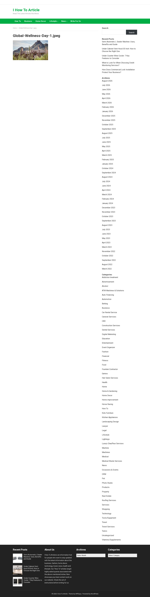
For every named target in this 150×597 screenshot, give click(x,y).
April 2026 (106, 98)
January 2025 (107, 164)
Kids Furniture (107, 413)
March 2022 (107, 269)
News (63, 21)
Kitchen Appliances (110, 417)
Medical (105, 456)
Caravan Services (109, 317)
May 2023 (106, 238)
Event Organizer (108, 347)
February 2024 (108, 199)
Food (104, 365)
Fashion (105, 352)
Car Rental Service (109, 312)
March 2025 (107, 155)
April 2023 (106, 242)
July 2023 (106, 229)
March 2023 (107, 247)
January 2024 (107, 203)
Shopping (106, 509)
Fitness (105, 360)
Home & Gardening (109, 391)
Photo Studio (107, 483)
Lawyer (105, 426)
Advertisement (108, 282)
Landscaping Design (110, 422)
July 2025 (106, 138)
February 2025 (108, 159)
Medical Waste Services (112, 461)
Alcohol (105, 286)
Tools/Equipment (109, 518)
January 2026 (107, 111)
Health (104, 382)
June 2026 (106, 89)
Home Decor (41, 21)
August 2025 (107, 133)
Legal (104, 430)
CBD (104, 321)
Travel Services (108, 527)
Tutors (104, 531)
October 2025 (107, 124)
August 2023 (107, 225)
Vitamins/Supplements (111, 540)
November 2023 (108, 212)
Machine (105, 448)
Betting (105, 304)
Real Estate (106, 496)
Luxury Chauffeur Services (113, 443)
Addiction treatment (110, 277)
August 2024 (107, 177)
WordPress (94, 594)
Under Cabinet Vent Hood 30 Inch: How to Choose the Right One (32, 568)
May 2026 (106, 94)
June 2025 (106, 142)
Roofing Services (109, 500)
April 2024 (106, 190)
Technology (106, 513)
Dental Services (108, 330)
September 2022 (109, 260)
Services (105, 505)
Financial (105, 356)
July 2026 (106, 85)
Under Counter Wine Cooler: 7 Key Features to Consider (33, 580)
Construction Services (111, 325)
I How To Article (26, 10)
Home (15, 28)
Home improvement (110, 400)
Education (106, 339)
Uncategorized (108, 535)
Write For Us (75, 21)
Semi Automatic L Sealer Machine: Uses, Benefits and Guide (33, 557)
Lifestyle (53, 21)
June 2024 (106, 186)
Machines (106, 452)
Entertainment (107, 343)
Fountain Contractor (110, 369)
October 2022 (107, 256)
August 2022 (107, 264)
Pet (103, 478)
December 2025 (108, 116)
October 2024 (107, 168)
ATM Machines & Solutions (113, 290)
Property (105, 492)
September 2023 (109, 221)
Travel (104, 522)
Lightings (106, 439)
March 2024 (107, 194)
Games (105, 373)
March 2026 (107, 103)
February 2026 (108, 107)
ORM (104, 474)
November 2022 (108, 251)
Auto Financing (108, 295)
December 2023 (108, 208)
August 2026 (107, 81)
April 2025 (106, 151)
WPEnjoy (78, 594)
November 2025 (108, 120)
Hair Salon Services (110, 378)
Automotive (106, 299)
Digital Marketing (109, 334)
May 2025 (106, 146)
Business (28, 21)
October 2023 (107, 216)
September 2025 (109, 129)
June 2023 (106, 234)
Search (105, 28)
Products (105, 487)
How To (18, 21)
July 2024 (106, 181)
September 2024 (109, 173)
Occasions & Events (110, 470)
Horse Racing (107, 404)
